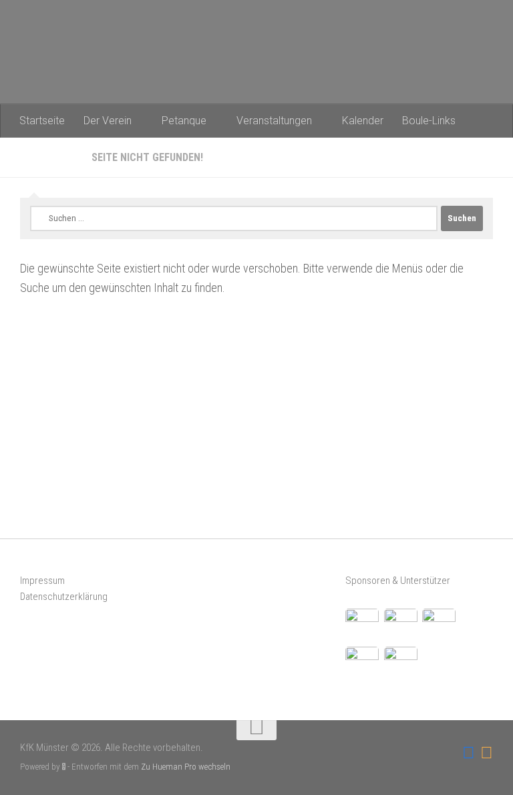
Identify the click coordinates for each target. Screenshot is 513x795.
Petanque (184, 120)
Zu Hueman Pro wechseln (185, 767)
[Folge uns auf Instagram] (486, 753)
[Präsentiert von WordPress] (63, 767)
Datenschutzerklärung (64, 597)
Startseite (42, 120)
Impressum (42, 581)
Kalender (362, 120)
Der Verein (107, 120)
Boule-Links (429, 120)
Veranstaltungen (274, 120)
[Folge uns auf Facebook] (468, 753)
